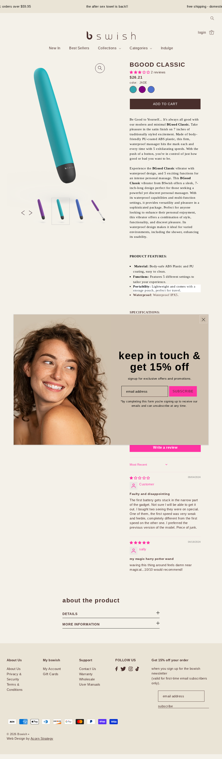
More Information (81, 624)
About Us (14, 669)
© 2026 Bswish (17, 734)
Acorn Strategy (42, 738)
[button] (140, 72)
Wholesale (87, 679)
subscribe (165, 706)
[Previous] (23, 212)
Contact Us (87, 669)
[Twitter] (123, 668)
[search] (212, 18)
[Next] (30, 212)
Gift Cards (51, 674)
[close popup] (203, 319)
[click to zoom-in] (100, 68)
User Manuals (89, 684)
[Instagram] (131, 668)
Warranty (86, 674)
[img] (140, 478)
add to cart (165, 104)
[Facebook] (116, 668)
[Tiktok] (137, 668)
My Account (52, 669)
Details (70, 614)
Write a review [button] (165, 447)
